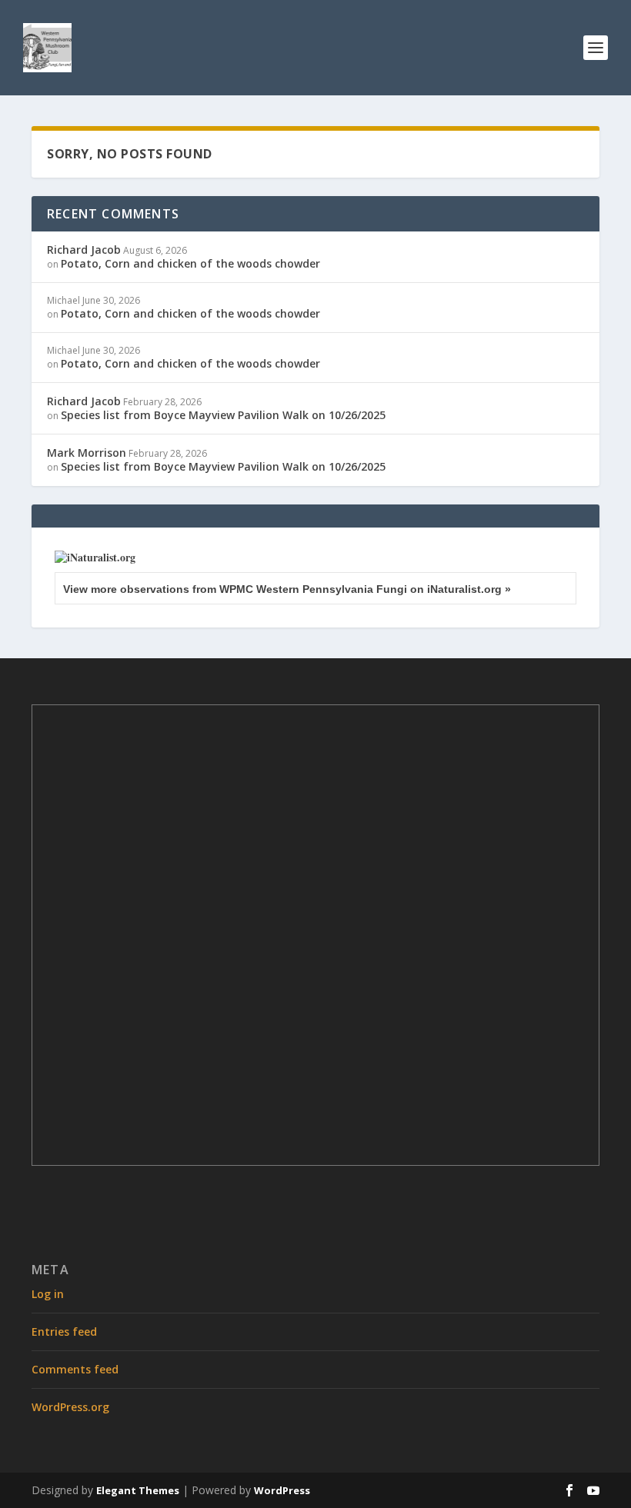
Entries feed (64, 1331)
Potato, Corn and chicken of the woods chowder (190, 263)
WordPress (282, 1490)
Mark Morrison (86, 452)
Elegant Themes (137, 1490)
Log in (48, 1294)
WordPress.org (70, 1407)
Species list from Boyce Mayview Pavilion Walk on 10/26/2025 (223, 415)
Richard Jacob (84, 249)
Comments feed (75, 1369)
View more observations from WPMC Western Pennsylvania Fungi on (287, 589)
